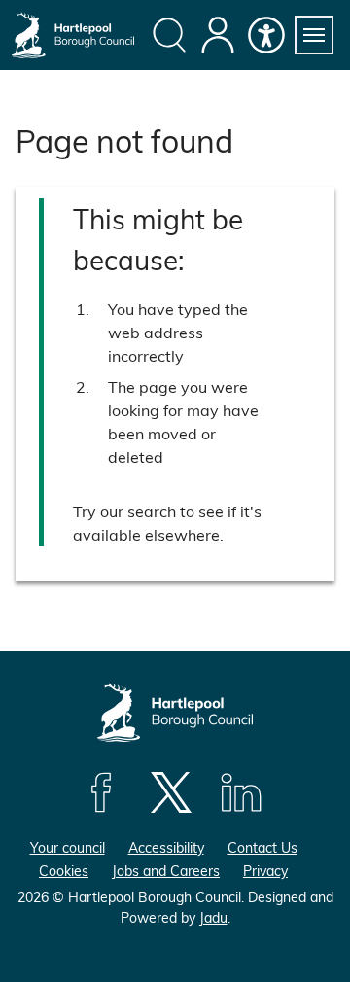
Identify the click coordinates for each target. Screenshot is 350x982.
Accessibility (166, 847)
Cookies (63, 870)
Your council (67, 847)
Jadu (213, 917)
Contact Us (263, 847)
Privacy (265, 870)
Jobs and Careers (166, 870)
